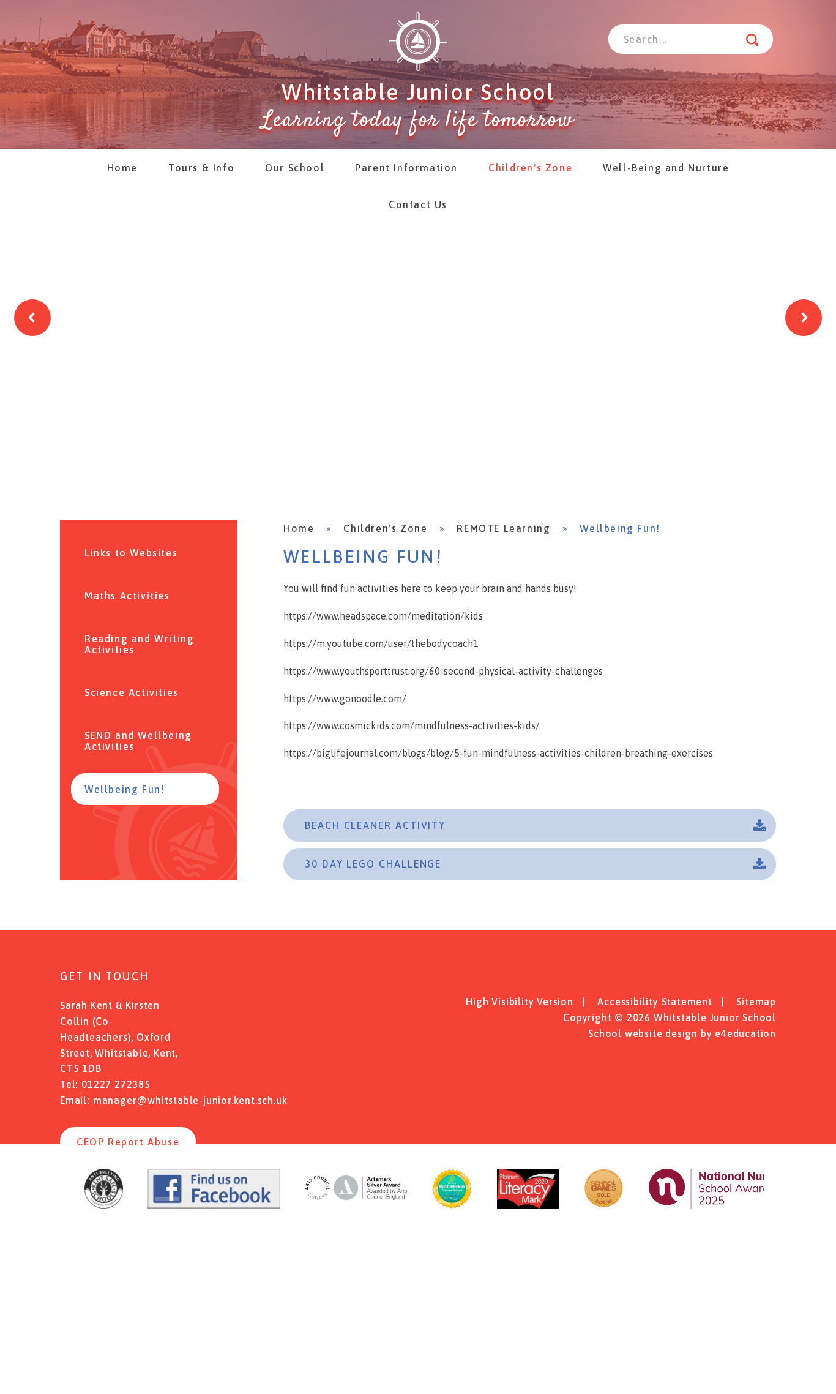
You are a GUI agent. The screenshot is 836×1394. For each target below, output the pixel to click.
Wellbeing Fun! (620, 528)
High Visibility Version (519, 1001)
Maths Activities (127, 595)
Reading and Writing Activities (139, 644)
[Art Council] (356, 1204)
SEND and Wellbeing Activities (138, 741)
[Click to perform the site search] (752, 39)
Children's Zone (385, 528)
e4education (745, 1033)
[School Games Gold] (603, 1204)
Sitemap (756, 1001)
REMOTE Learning (503, 528)
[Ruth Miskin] (451, 1204)
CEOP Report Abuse (128, 1141)
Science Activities (131, 692)
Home (298, 528)
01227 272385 (116, 1084)
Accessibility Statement (654, 1001)
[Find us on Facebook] (213, 1204)
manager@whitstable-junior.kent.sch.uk (190, 1100)
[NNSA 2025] (724, 1204)
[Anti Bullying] (103, 1204)
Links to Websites (130, 552)
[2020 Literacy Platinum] (528, 1204)
